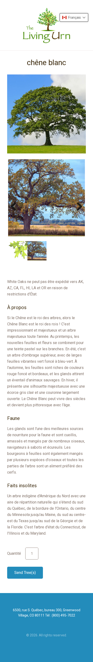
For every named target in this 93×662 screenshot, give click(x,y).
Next (78, 206)
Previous (15, 206)
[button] (74, 17)
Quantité (14, 553)
